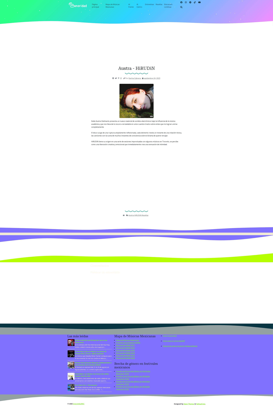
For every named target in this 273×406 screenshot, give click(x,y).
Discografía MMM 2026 (125, 358)
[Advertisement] (136, 46)
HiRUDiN (138, 215)
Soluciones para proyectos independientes (180, 346)
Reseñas (159, 4)
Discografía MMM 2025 (125, 355)
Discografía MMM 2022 (125, 348)
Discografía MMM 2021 (125, 345)
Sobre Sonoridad (170, 336)
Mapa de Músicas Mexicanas (113, 5)
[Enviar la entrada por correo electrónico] (123, 215)
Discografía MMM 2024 (125, 353)
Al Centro (139, 5)
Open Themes (189, 404)
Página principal (95, 5)
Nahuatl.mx (200, 404)
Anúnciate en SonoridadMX (174, 341)
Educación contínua (168, 5)
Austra (131, 215)
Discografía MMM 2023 (125, 350)
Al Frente (131, 5)
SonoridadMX (78, 404)
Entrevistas (149, 4)
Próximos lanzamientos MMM (128, 343)
